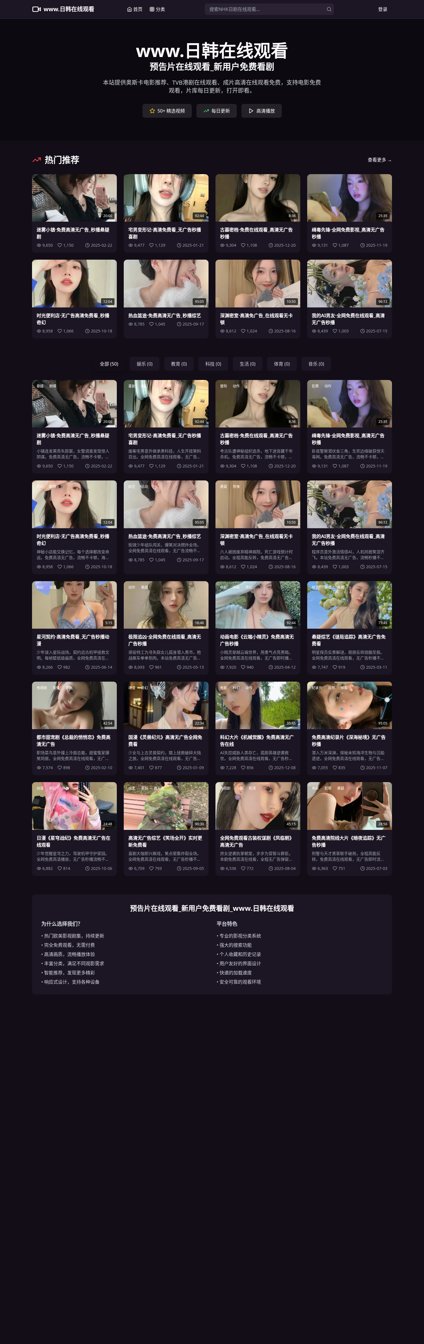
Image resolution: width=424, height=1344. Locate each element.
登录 (382, 9)
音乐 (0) (316, 364)
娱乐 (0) (145, 364)
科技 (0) (213, 364)
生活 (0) (248, 364)
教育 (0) (179, 364)
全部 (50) (109, 364)
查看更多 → (380, 160)
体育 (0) (282, 364)
